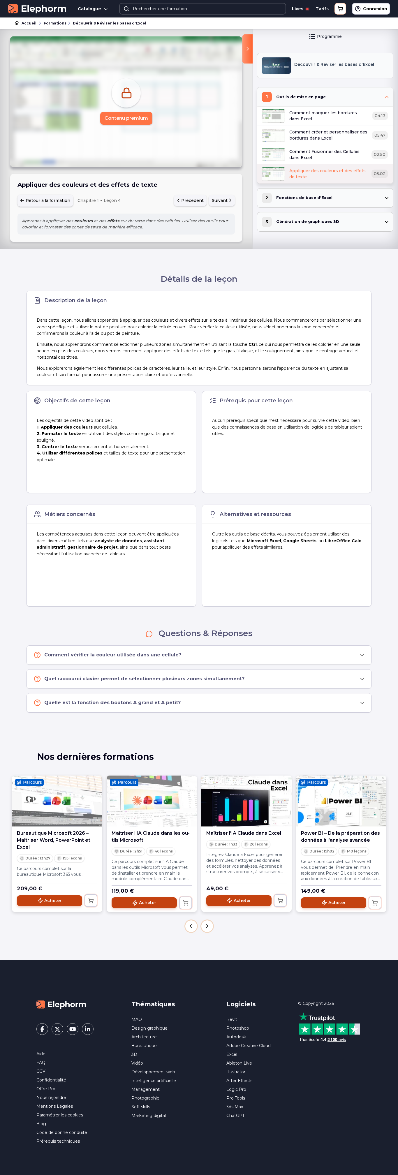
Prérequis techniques (58, 1141)
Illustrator (235, 1071)
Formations (55, 23)
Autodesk (236, 1037)
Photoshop (237, 1028)
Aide (40, 1053)
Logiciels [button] (241, 1004)
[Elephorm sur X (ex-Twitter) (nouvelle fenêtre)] (57, 1029)
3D (134, 1054)
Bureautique (144, 1045)
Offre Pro (45, 1088)
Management (145, 1089)
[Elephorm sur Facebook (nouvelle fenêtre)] (42, 1029)
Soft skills (140, 1106)
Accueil (29, 23)
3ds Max (234, 1106)
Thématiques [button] (153, 1004)
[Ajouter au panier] (90, 900)
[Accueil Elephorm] (61, 1004)
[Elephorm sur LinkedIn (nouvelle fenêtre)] (88, 1029)
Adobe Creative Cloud (248, 1045)
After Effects (239, 1080)
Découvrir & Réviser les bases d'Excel (109, 23)
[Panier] (340, 9)
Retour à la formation (47, 200)
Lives (298, 8)
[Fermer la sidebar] (247, 49)
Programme (329, 36)
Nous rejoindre (51, 1097)
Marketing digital (148, 1115)
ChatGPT (235, 1115)
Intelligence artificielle (153, 1080)
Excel (231, 1054)
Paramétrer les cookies (59, 1115)
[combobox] (202, 9)
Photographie (145, 1098)
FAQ (40, 1062)
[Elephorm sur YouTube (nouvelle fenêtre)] (72, 1029)
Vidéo (137, 1063)
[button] (191, 926)
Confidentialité (51, 1080)
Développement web (153, 1071)
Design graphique (149, 1028)
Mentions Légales (54, 1106)
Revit (231, 1019)
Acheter (52, 900)
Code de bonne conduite (61, 1132)
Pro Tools (235, 1098)
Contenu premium (126, 118)
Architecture (144, 1037)
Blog (41, 1123)
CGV (40, 1071)
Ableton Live (239, 1063)
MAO (136, 1019)
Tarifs (322, 8)
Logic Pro (236, 1089)
